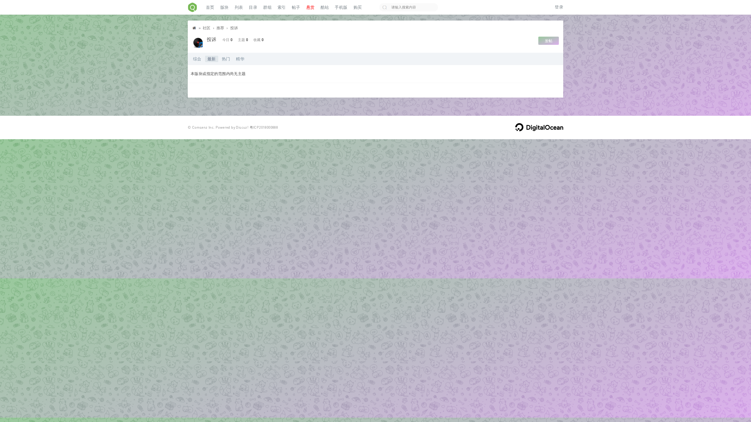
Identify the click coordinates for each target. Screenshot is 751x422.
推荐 (220, 27)
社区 (207, 27)
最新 (211, 58)
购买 (357, 7)
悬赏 (310, 7)
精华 (240, 58)
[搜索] (384, 7)
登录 (559, 7)
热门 (226, 58)
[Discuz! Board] (192, 7)
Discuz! (242, 127)
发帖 (549, 40)
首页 (210, 7)
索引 (282, 7)
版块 (224, 7)
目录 (253, 7)
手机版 (341, 7)
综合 (197, 58)
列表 (239, 7)
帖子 (296, 7)
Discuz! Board (194, 29)
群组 (267, 7)
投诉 (234, 27)
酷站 (325, 7)
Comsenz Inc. (203, 127)
